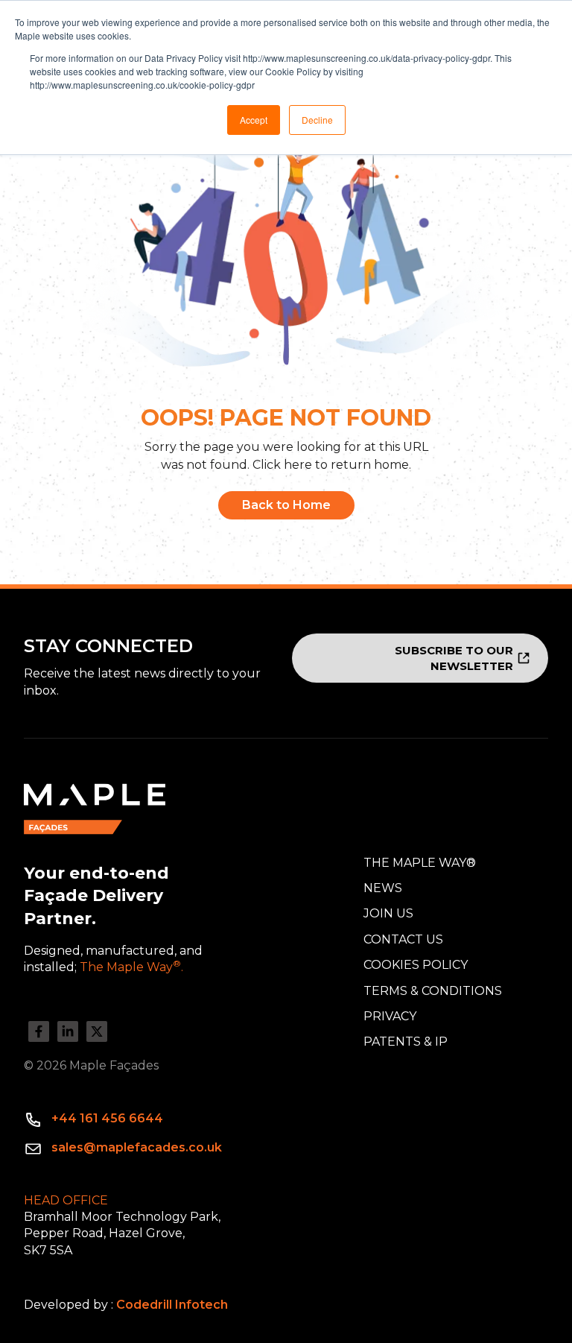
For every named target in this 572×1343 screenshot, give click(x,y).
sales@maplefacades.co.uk (136, 1147)
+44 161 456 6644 (107, 1118)
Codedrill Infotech (172, 1305)
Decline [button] (317, 119)
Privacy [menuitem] (389, 1016)
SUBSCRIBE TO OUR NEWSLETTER (454, 658)
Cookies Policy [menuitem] (415, 965)
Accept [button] (253, 119)
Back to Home (286, 505)
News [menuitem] (382, 888)
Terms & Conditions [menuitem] (432, 991)
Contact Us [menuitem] (403, 939)
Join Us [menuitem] (388, 913)
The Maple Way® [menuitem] (419, 863)
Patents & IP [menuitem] (405, 1041)
